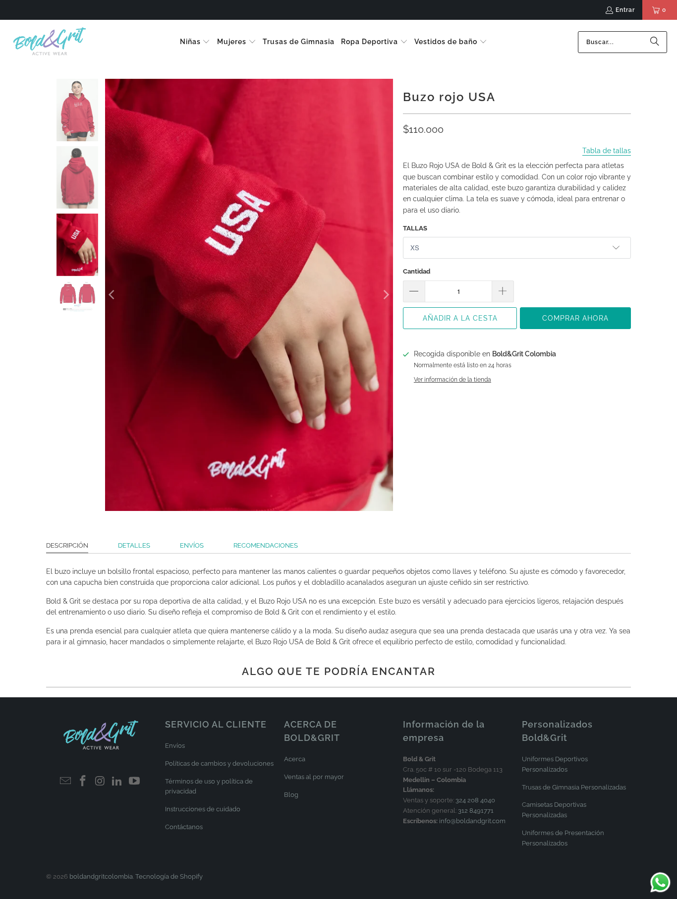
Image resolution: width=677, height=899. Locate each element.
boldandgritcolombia (101, 876)
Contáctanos (184, 827)
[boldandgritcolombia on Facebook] (82, 781)
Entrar (625, 9)
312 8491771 (476, 810)
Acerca (294, 759)
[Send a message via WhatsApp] (660, 882)
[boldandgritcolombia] (49, 42)
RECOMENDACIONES (265, 545)
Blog (291, 794)
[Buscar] (654, 42)
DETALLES (134, 545)
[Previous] (112, 295)
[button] (195, 42)
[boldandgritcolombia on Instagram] (100, 781)
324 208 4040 (475, 800)
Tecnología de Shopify (169, 876)
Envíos (175, 745)
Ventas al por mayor (314, 777)
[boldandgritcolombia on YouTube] (134, 781)
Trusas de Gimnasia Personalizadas (574, 787)
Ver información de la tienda (452, 379)
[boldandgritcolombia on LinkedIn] (117, 781)
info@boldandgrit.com (472, 821)
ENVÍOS (192, 545)
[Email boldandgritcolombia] (65, 781)
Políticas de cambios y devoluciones (219, 763)
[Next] (386, 295)
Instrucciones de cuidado (202, 809)
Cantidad (416, 271)
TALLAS (415, 228)
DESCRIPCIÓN (67, 545)
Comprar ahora (575, 318)
